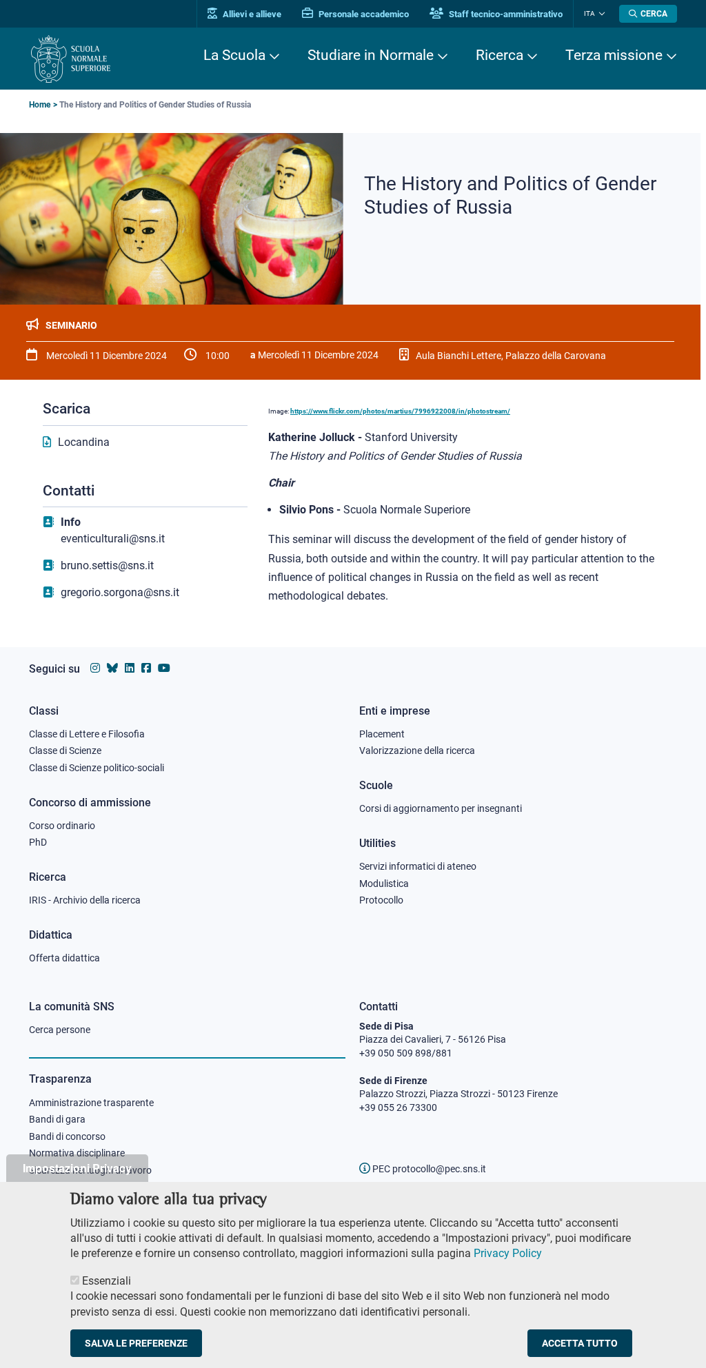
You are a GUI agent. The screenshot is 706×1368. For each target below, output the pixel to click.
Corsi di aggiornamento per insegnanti (440, 808)
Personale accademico (362, 14)
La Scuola (234, 55)
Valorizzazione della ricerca (417, 750)
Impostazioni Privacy (77, 1168)
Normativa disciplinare (77, 1152)
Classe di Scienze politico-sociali (96, 767)
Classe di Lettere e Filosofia (87, 733)
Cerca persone (59, 1029)
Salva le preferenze (136, 1343)
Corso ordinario (62, 825)
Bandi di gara (57, 1119)
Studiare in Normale (370, 55)
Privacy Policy (508, 1253)
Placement (382, 733)
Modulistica (384, 883)
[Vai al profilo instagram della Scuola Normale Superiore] (95, 668)
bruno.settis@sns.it (107, 565)
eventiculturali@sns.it (113, 538)
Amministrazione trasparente (91, 1102)
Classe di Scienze (65, 750)
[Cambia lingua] (600, 14)
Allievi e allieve (251, 14)
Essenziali (106, 1280)
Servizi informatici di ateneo (417, 866)
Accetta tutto (580, 1343)
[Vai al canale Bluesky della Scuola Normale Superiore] (112, 668)
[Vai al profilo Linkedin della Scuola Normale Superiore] (129, 668)
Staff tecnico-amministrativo (505, 14)
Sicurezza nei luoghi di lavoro (90, 1170)
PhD (38, 842)
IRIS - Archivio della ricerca (85, 900)
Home (39, 105)
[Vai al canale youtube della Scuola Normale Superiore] (164, 668)
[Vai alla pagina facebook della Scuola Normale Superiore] (146, 668)
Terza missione (614, 55)
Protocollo (381, 900)
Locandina (84, 442)
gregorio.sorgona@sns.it (120, 592)
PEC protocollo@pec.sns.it (428, 1168)
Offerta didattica (64, 957)
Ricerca (499, 55)
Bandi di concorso (67, 1136)
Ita (589, 13)
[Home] (70, 58)
